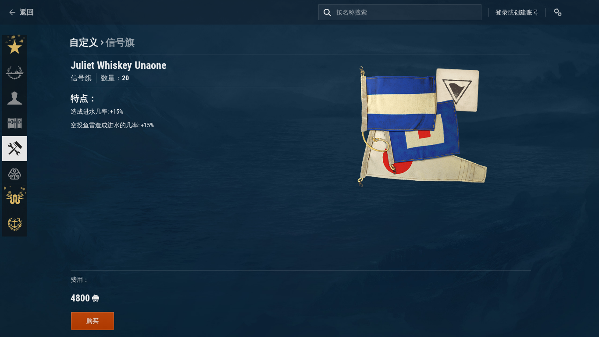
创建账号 (526, 12)
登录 (502, 12)
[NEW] (14, 47)
